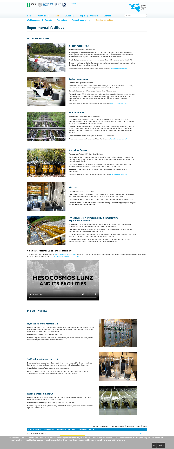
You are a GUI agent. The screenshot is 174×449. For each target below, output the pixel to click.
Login (145, 426)
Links (138, 426)
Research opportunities (81, 20)
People (82, 16)
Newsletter (130, 426)
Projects (48, 20)
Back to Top (143, 433)
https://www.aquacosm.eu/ (119, 68)
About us (42, 16)
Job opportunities (118, 426)
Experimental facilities (104, 20)
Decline (161, 445)
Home (29, 16)
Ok (154, 445)
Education (69, 16)
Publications (62, 20)
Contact (107, 16)
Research (55, 16)
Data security (105, 426)
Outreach (94, 16)
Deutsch (73, 4)
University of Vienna (86, 429)
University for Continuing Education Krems (60, 429)
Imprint (95, 426)
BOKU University (34, 429)
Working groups (33, 20)
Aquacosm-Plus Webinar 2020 (65, 254)
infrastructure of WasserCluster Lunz (66, 256)
